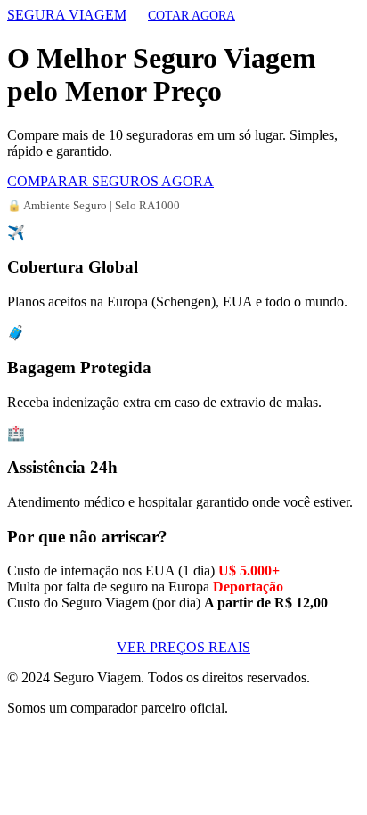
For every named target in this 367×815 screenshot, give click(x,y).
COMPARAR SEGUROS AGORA (110, 181)
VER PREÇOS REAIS (183, 647)
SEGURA (66, 14)
